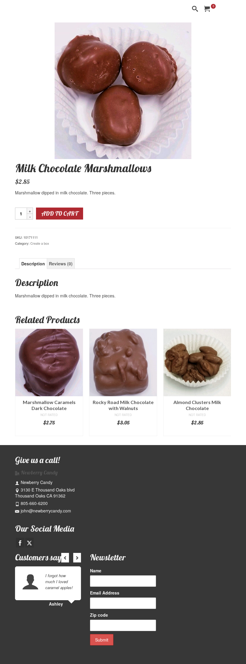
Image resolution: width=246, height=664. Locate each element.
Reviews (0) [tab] (61, 264)
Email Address (104, 593)
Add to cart (59, 213)
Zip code (99, 615)
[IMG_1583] (123, 90)
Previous (20, 382)
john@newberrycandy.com (46, 511)
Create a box (39, 243)
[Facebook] (20, 542)
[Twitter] (29, 542)
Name (95, 571)
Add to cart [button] (49, 432)
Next (225, 382)
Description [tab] (33, 264)
